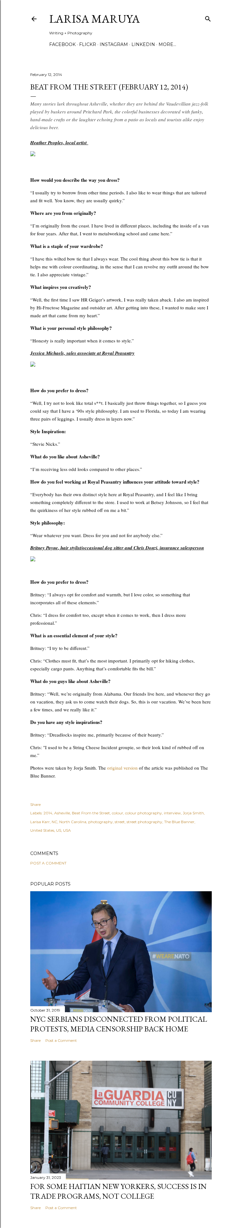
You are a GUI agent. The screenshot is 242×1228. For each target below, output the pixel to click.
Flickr (87, 44)
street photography (144, 821)
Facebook (62, 44)
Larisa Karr (40, 821)
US (58, 830)
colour (117, 813)
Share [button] (35, 804)
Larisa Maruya (94, 18)
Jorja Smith (193, 813)
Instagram (114, 44)
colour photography (143, 813)
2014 (47, 813)
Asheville (62, 813)
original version (122, 768)
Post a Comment (48, 863)
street (120, 821)
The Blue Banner (179, 821)
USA (67, 830)
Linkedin (143, 44)
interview (172, 813)
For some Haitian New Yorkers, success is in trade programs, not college (118, 1191)
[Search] (208, 17)
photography (100, 821)
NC (54, 821)
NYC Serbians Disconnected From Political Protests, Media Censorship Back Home (118, 1024)
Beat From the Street (91, 813)
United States (42, 830)
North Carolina (72, 821)
